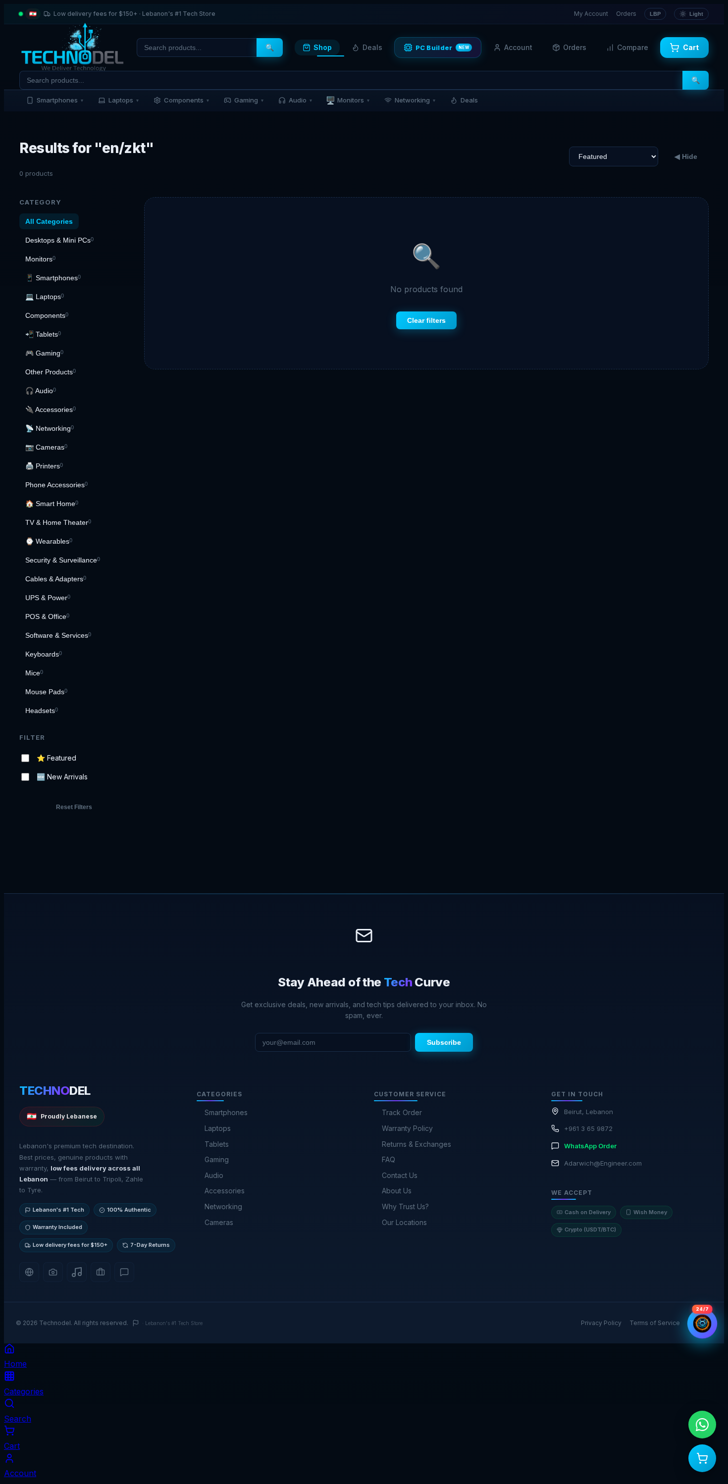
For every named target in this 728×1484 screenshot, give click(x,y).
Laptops (123, 100)
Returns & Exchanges (416, 1144)
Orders (626, 13)
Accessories (225, 1190)
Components (186, 100)
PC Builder (442, 47)
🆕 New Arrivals (62, 776)
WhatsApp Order (590, 1146)
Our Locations (404, 1222)
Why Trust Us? (405, 1206)
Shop (322, 47)
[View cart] (702, 1458)
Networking (415, 100)
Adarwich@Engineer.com (603, 1163)
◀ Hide (686, 156)
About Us (397, 1190)
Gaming (248, 100)
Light (696, 14)
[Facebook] (29, 1272)
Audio (300, 100)
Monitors (347, 100)
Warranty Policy (407, 1128)
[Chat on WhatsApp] (702, 1424)
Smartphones (60, 100)
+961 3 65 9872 (588, 1128)
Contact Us (399, 1175)
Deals (372, 47)
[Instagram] (53, 1272)
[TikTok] (77, 1272)
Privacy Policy (601, 1323)
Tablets (217, 1144)
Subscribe (444, 1042)
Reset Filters (74, 807)
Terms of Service (654, 1323)
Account (518, 47)
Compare (632, 47)
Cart (691, 47)
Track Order (402, 1112)
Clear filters (426, 320)
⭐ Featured (56, 757)
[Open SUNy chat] (702, 1323)
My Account (591, 13)
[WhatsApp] (124, 1272)
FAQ (388, 1159)
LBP (655, 14)
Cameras (219, 1222)
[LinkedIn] (100, 1272)
